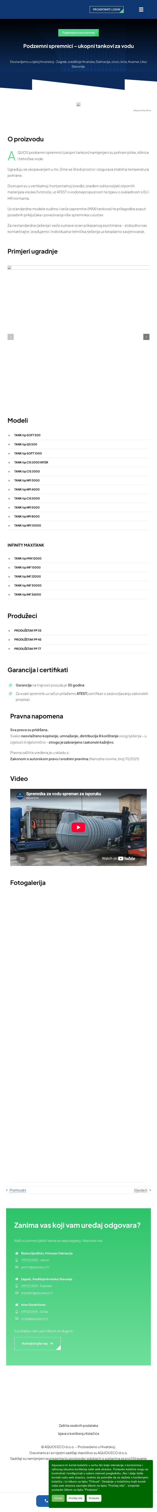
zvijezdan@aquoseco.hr (37, 1293)
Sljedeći (140, 1190)
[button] (11, 337)
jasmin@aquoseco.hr (35, 1267)
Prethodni (18, 1190)
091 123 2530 (29, 1260)
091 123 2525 (29, 1311)
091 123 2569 (29, 1286)
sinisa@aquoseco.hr (34, 1318)
